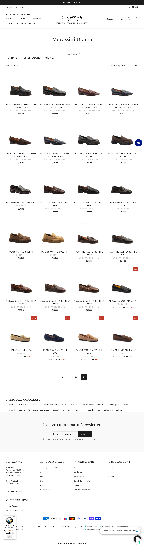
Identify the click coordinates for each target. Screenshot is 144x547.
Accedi (110, 468)
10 (76, 376)
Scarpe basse (88, 404)
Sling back (10, 409)
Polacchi (74, 404)
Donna (10, 19)
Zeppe (125, 404)
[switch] (9, 536)
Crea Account (113, 472)
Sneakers (67, 409)
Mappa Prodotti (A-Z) (14, 510)
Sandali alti (24, 409)
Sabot (119, 409)
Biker (64, 404)
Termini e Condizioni (95, 529)
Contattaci (20, 7)
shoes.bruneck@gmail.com (21, 491)
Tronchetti (23, 404)
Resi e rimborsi (80, 476)
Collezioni (74, 54)
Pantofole (80, 409)
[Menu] (14, 517)
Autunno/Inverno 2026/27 (20, 14)
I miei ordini (112, 476)
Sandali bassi (94, 409)
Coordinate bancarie (82, 489)
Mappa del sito (25, 23)
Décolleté (102, 404)
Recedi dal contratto (82, 481)
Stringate (114, 404)
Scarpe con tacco (41, 409)
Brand (9, 23)
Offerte (37, 19)
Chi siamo (10, 7)
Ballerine (108, 409)
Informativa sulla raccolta (72, 543)
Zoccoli (55, 409)
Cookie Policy (92, 526)
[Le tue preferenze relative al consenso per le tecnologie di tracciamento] (139, 542)
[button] (138, 539)
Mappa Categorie (13, 506)
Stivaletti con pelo (49, 404)
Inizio (67, 54)
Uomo (23, 19)
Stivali (34, 404)
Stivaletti (10, 404)
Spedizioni (78, 472)
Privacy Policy (96, 439)
